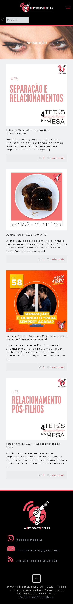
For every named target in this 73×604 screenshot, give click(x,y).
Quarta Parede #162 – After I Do (27, 235)
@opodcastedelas (29, 539)
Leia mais (57, 158)
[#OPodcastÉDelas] (36, 7)
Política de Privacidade (36, 596)
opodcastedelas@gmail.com (37, 550)
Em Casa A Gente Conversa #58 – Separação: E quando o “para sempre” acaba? (36, 337)
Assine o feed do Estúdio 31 (36, 560)
